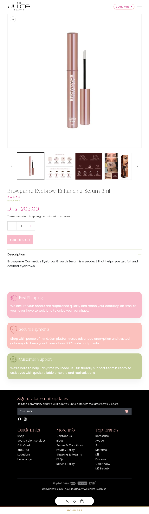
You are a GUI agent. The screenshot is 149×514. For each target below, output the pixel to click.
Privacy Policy (65, 450)
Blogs (59, 441)
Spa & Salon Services (31, 441)
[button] (82, 501)
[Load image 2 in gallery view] (59, 166)
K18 (97, 454)
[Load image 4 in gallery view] (118, 166)
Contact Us (64, 436)
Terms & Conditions (69, 445)
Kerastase (102, 436)
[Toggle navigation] (139, 6)
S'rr (97, 445)
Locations (23, 454)
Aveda (99, 441)
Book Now (123, 6)
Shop (20, 436)
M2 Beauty (102, 468)
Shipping (35, 216)
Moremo (101, 450)
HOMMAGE (74, 510)
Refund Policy (65, 464)
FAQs (59, 459)
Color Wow (102, 464)
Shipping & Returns (69, 454)
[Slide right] (137, 166)
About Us (23, 450)
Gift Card (23, 445)
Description (16, 254)
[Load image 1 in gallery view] (30, 166)
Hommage (24, 459)
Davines (100, 459)
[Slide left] (11, 166)
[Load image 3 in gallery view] (88, 166)
